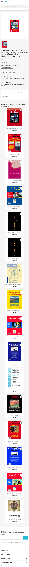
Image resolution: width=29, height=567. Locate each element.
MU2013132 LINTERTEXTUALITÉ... (14, 284)
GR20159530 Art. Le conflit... (14, 467)
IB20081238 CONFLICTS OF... (14, 389)
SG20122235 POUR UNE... (14, 232)
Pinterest (13, 72)
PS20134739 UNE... (14, 415)
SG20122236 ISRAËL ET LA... (14, 258)
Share (6, 72)
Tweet (10, 72)
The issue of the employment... (14, 180)
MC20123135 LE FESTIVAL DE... (14, 519)
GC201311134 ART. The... (14, 206)
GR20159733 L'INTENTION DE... (14, 363)
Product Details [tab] (18, 93)
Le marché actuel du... (14, 337)
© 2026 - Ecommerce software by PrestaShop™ (14, 565)
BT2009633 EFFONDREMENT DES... (14, 441)
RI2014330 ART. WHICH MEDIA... (14, 493)
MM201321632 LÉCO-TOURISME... (14, 128)
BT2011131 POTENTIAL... (14, 154)
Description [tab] (7, 93)
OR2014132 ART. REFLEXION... (14, 311)
